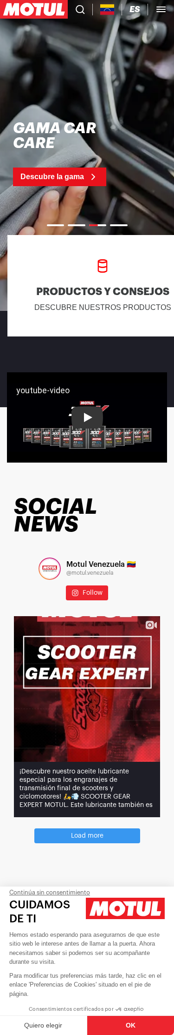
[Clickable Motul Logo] (34, 9)
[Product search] (80, 9)
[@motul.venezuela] (49, 568)
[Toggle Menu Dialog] (161, 9)
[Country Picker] (107, 9)
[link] (64, 153)
